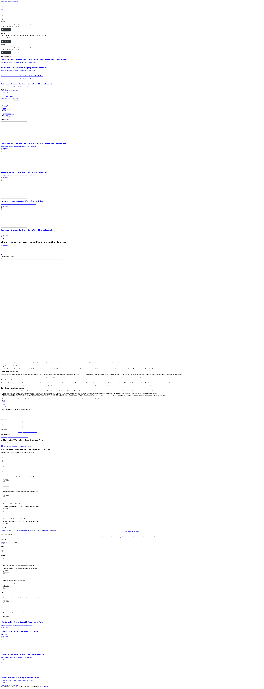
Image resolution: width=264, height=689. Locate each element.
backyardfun (6, 92)
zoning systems (6, 109)
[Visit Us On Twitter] (5, 530)
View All (9, 56)
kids (4, 401)
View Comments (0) (5, 434)
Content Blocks (6, 95)
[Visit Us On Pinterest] (37, 530)
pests (4, 404)
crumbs (4, 400)
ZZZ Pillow (5, 105)
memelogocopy (9, 96)
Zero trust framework (8, 116)
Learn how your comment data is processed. (27, 432)
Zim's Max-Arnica (7, 113)
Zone (4, 110)
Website (2, 427)
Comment (3, 419)
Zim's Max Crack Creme (8, 114)
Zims (4, 111)
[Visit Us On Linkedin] (47, 530)
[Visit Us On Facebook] (26, 530)
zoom (4, 108)
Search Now (16, 100)
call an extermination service (33, 376)
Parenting (5, 238)
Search (15, 542)
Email (2, 424)
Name (2, 422)
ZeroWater (5, 115)
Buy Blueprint (5, 29)
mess (4, 402)
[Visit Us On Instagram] (15, 530)
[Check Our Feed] (56, 530)
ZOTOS (5, 106)
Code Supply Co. (46, 686)
